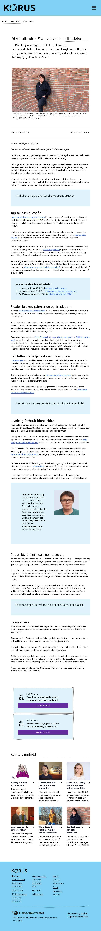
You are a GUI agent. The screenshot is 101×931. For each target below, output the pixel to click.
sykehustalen (17, 360)
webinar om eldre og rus (56, 288)
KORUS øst (16, 901)
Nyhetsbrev (57, 891)
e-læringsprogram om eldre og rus (60, 291)
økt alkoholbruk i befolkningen (31, 311)
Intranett (56, 894)
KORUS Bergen (18, 879)
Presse (55, 887)
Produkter (36, 890)
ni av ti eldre (38, 466)
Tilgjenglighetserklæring (78, 916)
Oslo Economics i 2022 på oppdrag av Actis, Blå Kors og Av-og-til (50, 339)
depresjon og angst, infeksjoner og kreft (42, 267)
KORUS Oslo (17, 890)
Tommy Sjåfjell (84, 132)
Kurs (34, 887)
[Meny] (94, 7)
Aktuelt (56, 876)
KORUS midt (17, 883)
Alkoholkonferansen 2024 (60, 294)
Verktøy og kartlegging (36, 881)
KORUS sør (16, 898)
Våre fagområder (39, 876)
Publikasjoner (37, 894)
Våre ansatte (58, 883)
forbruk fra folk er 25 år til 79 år (24, 454)
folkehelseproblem (51, 249)
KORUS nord (17, 887)
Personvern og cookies (78, 913)
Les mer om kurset (43, 705)
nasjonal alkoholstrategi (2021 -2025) (28, 217)
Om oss (56, 880)
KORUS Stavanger (19, 894)
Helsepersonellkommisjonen (58, 375)
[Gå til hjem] (19, 7)
